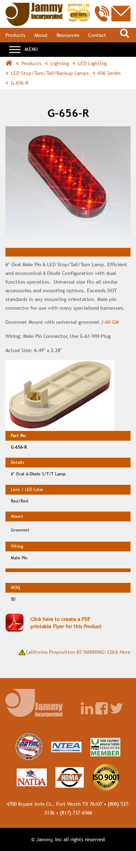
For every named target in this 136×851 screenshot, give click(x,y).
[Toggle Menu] (15, 49)
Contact (97, 35)
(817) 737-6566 (76, 813)
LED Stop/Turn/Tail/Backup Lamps (50, 73)
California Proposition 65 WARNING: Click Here (78, 652)
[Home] (47, 6)
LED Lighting (92, 63)
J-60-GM (110, 322)
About (41, 35)
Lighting (59, 63)
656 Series (109, 73)
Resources (68, 35)
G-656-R (19, 83)
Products (15, 35)
